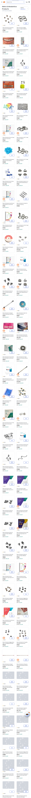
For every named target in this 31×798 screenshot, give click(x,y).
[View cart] (29, 2)
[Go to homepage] (4, 2)
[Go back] (2, 2)
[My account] (27, 2)
